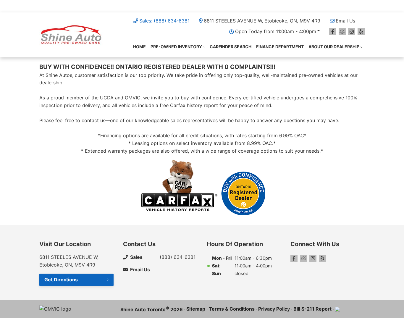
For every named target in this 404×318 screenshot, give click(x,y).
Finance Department (280, 46)
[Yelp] (361, 31)
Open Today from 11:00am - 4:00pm (275, 31)
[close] (359, 5)
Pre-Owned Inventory (176, 46)
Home (139, 46)
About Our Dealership (333, 46)
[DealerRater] (342, 31)
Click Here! (208, 6)
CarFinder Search (230, 46)
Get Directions (61, 280)
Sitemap (195, 309)
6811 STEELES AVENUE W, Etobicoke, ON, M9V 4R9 (262, 21)
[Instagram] (351, 31)
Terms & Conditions (232, 309)
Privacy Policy (274, 309)
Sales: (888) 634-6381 (164, 21)
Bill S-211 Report (312, 309)
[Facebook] (332, 31)
